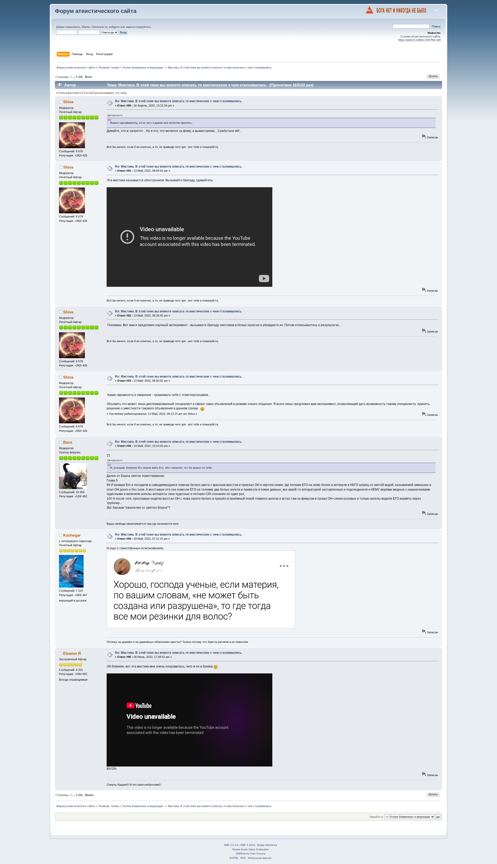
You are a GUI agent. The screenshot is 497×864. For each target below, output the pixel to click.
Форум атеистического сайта (95, 11)
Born (67, 442)
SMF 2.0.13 (231, 845)
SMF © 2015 (247, 845)
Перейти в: (376, 816)
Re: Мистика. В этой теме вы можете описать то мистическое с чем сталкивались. (178, 101)
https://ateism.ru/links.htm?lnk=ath (419, 39)
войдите (114, 26)
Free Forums (257, 853)
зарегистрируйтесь (138, 26)
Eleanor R (72, 653)
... (74, 76)
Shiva (68, 102)
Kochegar (72, 535)
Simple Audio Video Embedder (250, 849)
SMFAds (241, 853)
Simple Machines (267, 845)
